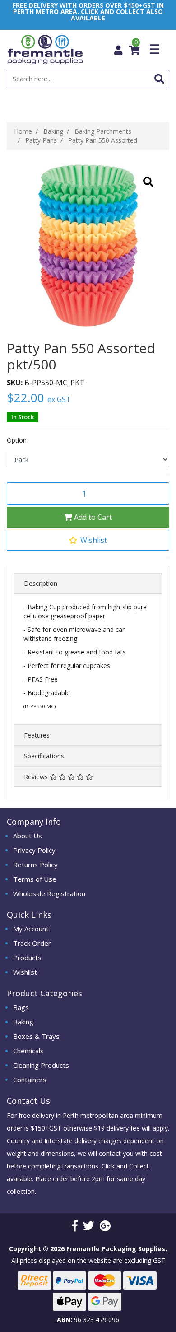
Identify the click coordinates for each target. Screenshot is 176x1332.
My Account (31, 928)
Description (40, 583)
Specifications (44, 756)
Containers (29, 1079)
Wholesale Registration (49, 893)
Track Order (32, 943)
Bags (21, 1007)
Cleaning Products (41, 1065)
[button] (88, 540)
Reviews (37, 776)
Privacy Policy (34, 850)
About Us (27, 835)
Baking (23, 1021)
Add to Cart (92, 517)
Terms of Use (34, 878)
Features (37, 735)
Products (27, 957)
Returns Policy (35, 864)
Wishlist (25, 972)
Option (17, 440)
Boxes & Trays (36, 1036)
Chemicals (28, 1050)
